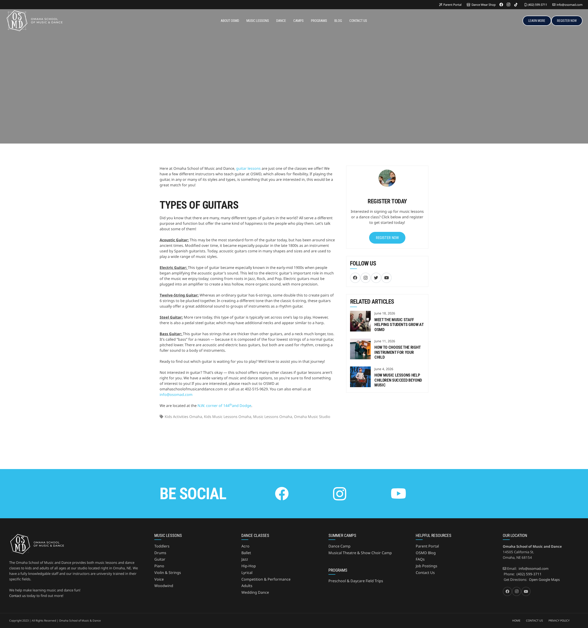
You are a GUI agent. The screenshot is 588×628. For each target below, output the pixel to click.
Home (516, 620)
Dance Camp (339, 546)
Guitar (159, 559)
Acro (245, 546)
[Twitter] (376, 278)
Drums (160, 552)
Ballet (246, 552)
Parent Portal (427, 546)
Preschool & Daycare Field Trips (355, 580)
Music (109, 104)
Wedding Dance (255, 592)
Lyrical (246, 572)
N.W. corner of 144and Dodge (224, 405)
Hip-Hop (248, 565)
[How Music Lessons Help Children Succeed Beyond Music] (360, 369)
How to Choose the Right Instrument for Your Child (397, 352)
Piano (159, 565)
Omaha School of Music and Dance (68, 104)
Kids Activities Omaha (183, 416)
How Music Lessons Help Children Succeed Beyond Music (398, 380)
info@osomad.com (176, 394)
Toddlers (162, 546)
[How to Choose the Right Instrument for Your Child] (360, 341)
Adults (246, 585)
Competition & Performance (266, 579)
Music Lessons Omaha (272, 416)
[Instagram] (508, 4)
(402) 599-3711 (529, 574)
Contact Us (425, 572)
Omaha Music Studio (312, 416)
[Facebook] (501, 4)
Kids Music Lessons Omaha (227, 416)
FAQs (420, 559)
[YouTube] (386, 278)
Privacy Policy (559, 620)
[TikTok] (516, 4)
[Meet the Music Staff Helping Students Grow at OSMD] (360, 313)
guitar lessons (248, 168)
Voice (159, 579)
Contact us (17, 595)
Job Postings (426, 565)
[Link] (34, 20)
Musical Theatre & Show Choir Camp (360, 552)
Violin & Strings (167, 572)
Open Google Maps (544, 579)
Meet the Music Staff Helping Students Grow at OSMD (398, 324)
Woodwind (163, 585)
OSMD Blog (426, 552)
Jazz (244, 559)
